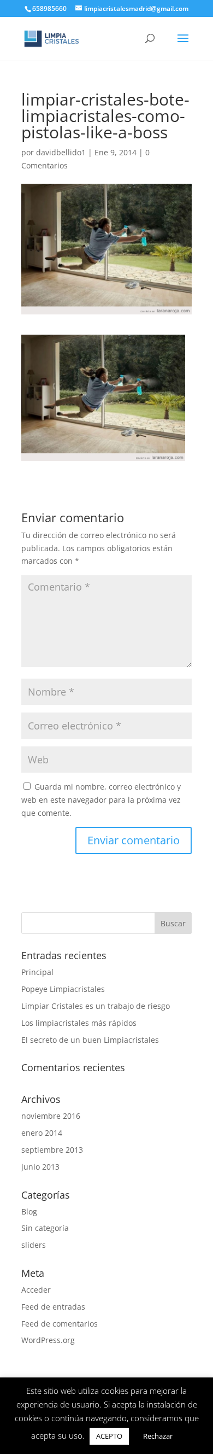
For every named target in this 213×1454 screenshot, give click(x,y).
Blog (29, 1211)
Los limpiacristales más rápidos (79, 1023)
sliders (33, 1245)
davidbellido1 (61, 152)
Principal (37, 972)
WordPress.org (48, 1340)
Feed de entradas (53, 1306)
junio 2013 (40, 1166)
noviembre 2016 (50, 1116)
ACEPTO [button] (109, 1436)
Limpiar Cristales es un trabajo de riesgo (95, 1006)
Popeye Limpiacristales (63, 989)
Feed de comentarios (59, 1323)
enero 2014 (41, 1133)
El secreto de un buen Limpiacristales (90, 1040)
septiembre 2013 (52, 1149)
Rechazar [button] (158, 1436)
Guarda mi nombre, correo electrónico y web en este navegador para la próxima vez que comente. (101, 799)
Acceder (36, 1289)
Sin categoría (45, 1228)
